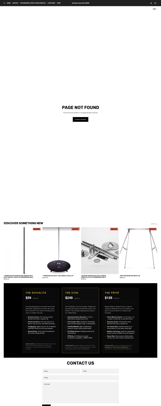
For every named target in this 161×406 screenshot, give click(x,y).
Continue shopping (80, 119)
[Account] (151, 3)
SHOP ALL (154, 224)
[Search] (4, 3)
